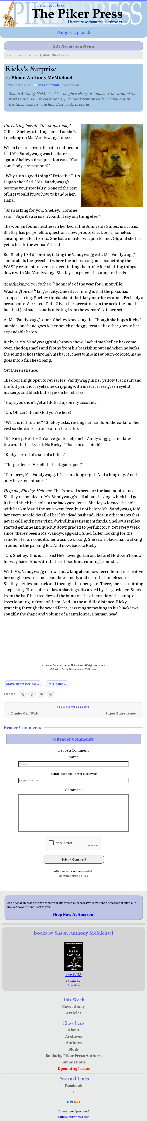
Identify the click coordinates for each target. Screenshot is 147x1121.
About (73, 1029)
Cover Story (73, 1006)
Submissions (73, 1062)
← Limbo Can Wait (23, 713)
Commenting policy (73, 876)
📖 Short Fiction (46, 85)
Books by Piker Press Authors (73, 1055)
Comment (73, 789)
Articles (73, 1012)
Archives (73, 1036)
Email (73, 773)
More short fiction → (23, 683)
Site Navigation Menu (73, 46)
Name (73, 756)
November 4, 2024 (36, 55)
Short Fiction (61, 55)
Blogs (73, 1049)
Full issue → (57, 683)
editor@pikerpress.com (73, 1117)
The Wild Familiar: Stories (73, 980)
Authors (74, 1042)
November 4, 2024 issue (82, 669)
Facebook (73, 1085)
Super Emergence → (122, 713)
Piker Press (13, 55)
